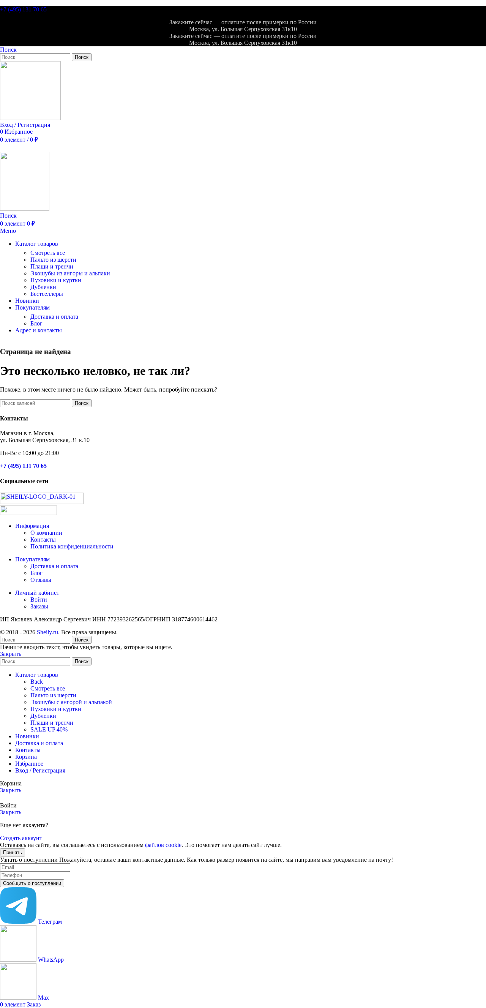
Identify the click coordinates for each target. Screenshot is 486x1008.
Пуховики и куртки (55, 280)
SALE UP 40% (49, 729)
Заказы (39, 606)
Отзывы (40, 580)
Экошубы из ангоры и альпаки (70, 273)
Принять (12, 852)
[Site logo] (30, 118)
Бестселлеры (46, 294)
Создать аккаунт (21, 838)
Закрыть (10, 654)
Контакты (43, 539)
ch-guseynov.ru (136, 632)
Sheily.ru (47, 632)
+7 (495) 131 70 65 (23, 9)
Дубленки (43, 287)
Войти (38, 599)
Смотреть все (47, 253)
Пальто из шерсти (53, 259)
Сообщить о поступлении (32, 883)
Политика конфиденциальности (72, 546)
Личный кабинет (37, 592)
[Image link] (42, 502)
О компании (46, 532)
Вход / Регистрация (40, 770)
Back (36, 681)
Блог (36, 323)
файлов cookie (163, 845)
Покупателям (32, 559)
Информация (32, 526)
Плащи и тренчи (51, 266)
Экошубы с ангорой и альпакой (71, 702)
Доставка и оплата (54, 316)
